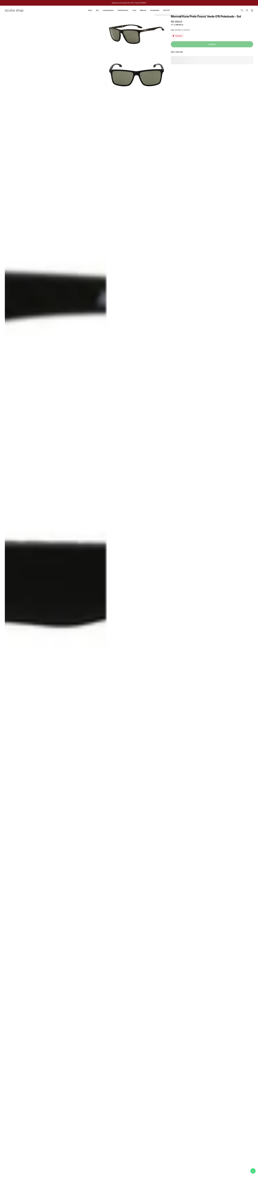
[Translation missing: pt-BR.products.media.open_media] (56, 597)
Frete (172, 30)
